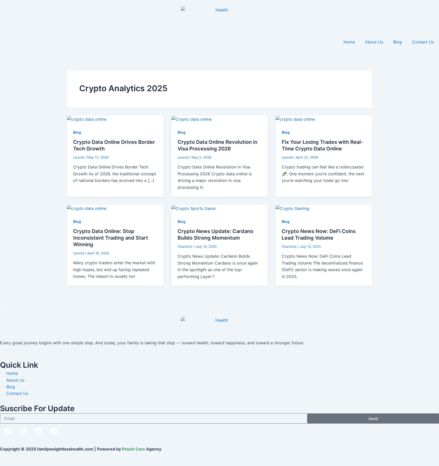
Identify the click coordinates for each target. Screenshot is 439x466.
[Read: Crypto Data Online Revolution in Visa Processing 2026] (191, 118)
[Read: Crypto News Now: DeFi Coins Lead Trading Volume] (292, 208)
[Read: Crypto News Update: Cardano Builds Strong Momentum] (193, 208)
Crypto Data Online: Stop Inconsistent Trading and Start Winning (110, 237)
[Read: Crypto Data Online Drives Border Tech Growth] (86, 118)
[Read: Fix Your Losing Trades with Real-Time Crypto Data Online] (295, 118)
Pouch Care (133, 449)
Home (349, 41)
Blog (397, 41)
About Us (374, 41)
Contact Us (423, 41)
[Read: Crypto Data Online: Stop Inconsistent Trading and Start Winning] (86, 208)
